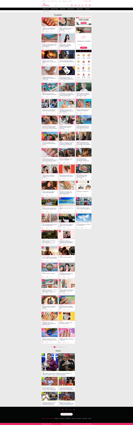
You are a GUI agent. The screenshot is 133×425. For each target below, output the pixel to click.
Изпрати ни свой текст (66, 414)
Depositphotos (56, 418)
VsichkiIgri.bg (70, 1)
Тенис (58, 351)
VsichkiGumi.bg (64, 1)
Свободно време (54, 8)
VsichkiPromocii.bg (54, 1)
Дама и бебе (62, 8)
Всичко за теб (46, 8)
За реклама (44, 418)
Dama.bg (48, 1)
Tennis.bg (59, 1)
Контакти (51, 418)
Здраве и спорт (79, 8)
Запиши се (83, 47)
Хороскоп (87, 8)
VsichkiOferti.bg (44, 1)
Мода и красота (70, 8)
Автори (48, 418)
